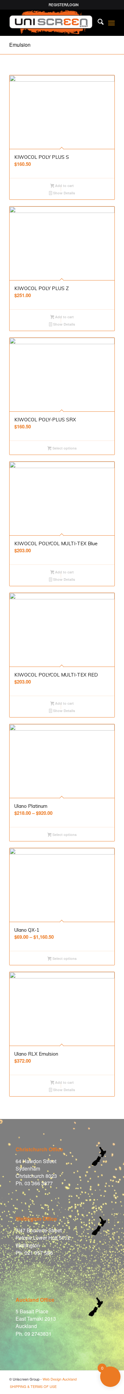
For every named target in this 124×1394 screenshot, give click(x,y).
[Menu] (111, 22)
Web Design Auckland (60, 1379)
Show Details (63, 192)
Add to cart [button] (64, 185)
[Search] (97, 23)
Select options (64, 448)
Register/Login (64, 5)
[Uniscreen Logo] (51, 23)
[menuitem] (63, 4)
